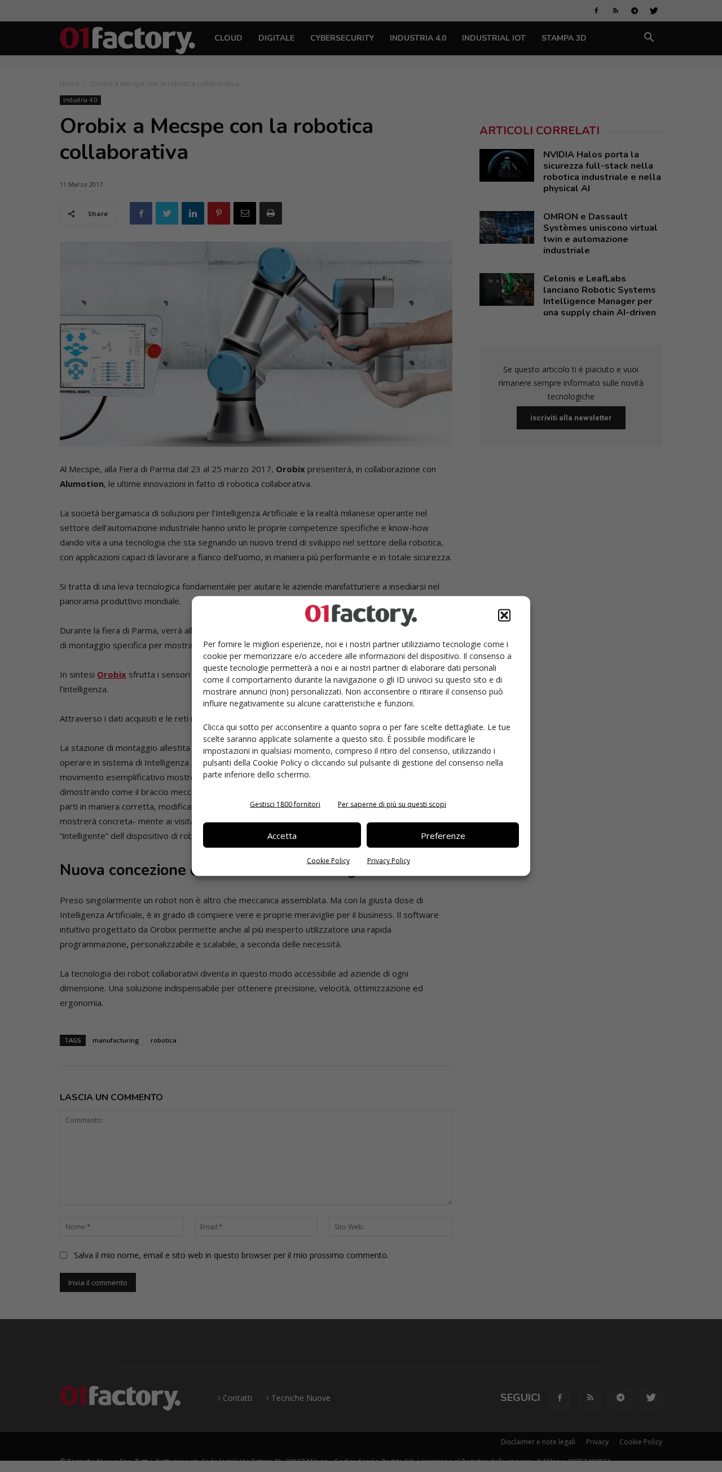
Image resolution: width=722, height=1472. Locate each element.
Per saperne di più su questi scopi (392, 804)
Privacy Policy (388, 860)
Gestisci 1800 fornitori (285, 804)
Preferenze (443, 835)
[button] (504, 615)
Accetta (282, 835)
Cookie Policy (328, 860)
